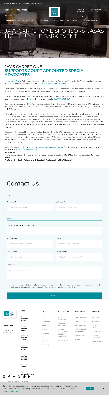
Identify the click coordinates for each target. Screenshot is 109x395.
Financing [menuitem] (45, 345)
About (19, 21)
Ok (90, 388)
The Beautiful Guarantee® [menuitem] (80, 330)
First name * (11, 202)
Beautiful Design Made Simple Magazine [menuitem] (63, 333)
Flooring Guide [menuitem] (81, 325)
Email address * (61, 238)
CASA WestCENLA (62, 99)
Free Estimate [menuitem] (47, 341)
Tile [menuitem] (43, 337)
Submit (54, 296)
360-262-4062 (36, 4)
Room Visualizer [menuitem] (62, 318)
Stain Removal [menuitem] (80, 317)
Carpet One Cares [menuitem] (96, 326)
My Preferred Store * (63, 251)
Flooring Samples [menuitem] (61, 325)
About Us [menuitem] (95, 317)
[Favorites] (79, 16)
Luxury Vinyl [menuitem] (46, 321)
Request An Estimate (96, 10)
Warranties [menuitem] (79, 335)
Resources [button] (22, 10)
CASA (40, 84)
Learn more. (15, 391)
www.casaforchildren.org (49, 147)
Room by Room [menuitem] (98, 321)
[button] (75, 16)
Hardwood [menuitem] (45, 325)
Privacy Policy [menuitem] (97, 341)
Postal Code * (12, 251)
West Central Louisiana (56, 84)
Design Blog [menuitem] (63, 340)
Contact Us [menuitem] (96, 331)
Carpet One (9, 21)
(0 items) (82, 16)
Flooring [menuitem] (45, 317)
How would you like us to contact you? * (21, 225)
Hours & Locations (80, 10)
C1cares (28, 21)
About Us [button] (7, 16)
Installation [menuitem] (79, 339)
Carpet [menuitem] (44, 329)
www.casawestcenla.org (26, 150)
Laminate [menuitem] (45, 333)
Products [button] (8, 10)
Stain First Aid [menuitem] (80, 321)
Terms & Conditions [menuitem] (96, 336)
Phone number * (13, 238)
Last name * (60, 202)
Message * (10, 265)
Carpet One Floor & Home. (18, 381)
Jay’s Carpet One (12, 81)
